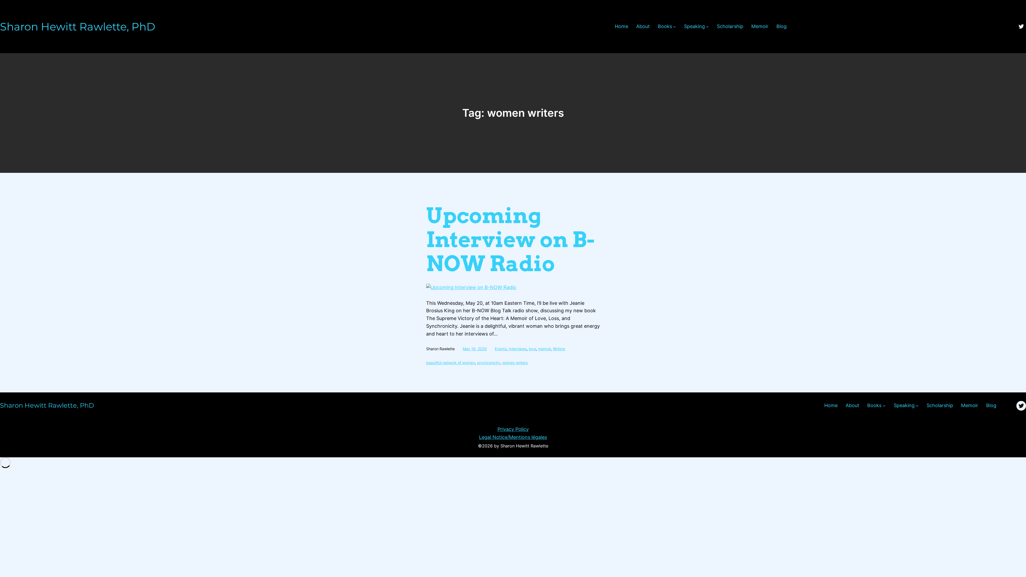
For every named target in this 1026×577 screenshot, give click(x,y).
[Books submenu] (674, 26)
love (532, 348)
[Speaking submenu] (707, 26)
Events (501, 348)
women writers (515, 362)
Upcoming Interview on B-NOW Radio (510, 240)
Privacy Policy (513, 429)
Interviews (518, 348)
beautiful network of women (450, 362)
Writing (559, 348)
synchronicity (488, 362)
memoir (544, 348)
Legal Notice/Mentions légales (513, 437)
